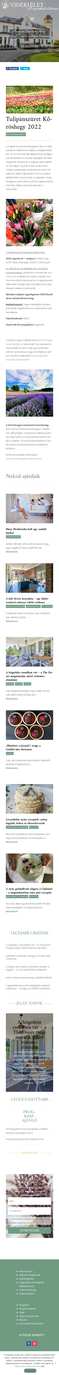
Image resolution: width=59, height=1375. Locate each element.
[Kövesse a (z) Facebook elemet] (28, 1343)
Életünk (10, 684)
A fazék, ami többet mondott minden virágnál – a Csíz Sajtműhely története (28, 968)
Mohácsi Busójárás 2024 (19, 1133)
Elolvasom (29, 46)
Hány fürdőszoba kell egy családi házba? (26, 531)
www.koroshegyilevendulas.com (24, 458)
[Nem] (55, 1363)
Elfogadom (30, 1371)
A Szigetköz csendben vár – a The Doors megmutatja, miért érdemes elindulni (29, 676)
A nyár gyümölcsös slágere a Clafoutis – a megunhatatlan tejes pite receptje (29, 891)
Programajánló (15, 134)
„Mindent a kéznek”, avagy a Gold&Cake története (23, 747)
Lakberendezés (13, 537)
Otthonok (47, 606)
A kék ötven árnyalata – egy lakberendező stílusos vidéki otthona (27, 600)
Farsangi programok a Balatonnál (24, 1139)
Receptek (34, 827)
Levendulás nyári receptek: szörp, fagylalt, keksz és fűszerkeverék (27, 821)
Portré (18, 684)
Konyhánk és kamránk (17, 827)
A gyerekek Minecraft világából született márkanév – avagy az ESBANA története (28, 987)
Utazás (27, 684)
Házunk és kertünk (15, 606)
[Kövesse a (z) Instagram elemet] (34, 1343)
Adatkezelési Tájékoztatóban (27, 1366)
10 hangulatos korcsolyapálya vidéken (27, 1129)
